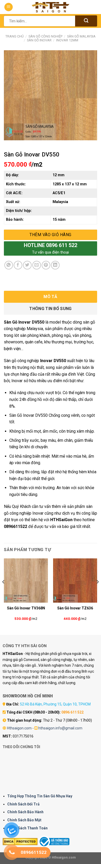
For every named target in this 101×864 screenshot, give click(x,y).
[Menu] (8, 7)
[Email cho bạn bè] (36, 265)
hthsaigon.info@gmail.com (60, 728)
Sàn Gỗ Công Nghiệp (45, 36)
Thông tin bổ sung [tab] (50, 308)
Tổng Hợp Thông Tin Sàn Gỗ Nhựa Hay (39, 796)
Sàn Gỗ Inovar (39, 40)
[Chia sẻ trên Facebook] (18, 265)
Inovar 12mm (67, 40)
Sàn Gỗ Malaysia (81, 36)
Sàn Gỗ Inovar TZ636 (75, 608)
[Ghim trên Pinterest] (46, 265)
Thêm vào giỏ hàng (50, 234)
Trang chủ (14, 36)
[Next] (97, 592)
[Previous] (3, 592)
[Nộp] (86, 21)
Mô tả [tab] (50, 296)
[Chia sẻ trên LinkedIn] (55, 265)
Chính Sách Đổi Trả (23, 804)
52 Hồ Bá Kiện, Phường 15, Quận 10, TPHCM (55, 704)
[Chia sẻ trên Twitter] (27, 265)
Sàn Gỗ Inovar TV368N (26, 608)
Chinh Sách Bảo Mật (24, 820)
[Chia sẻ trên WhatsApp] (8, 265)
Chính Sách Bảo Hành (25, 812)
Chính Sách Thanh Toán (27, 828)
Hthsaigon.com (19, 728)
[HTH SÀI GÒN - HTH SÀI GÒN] (50, 7)
